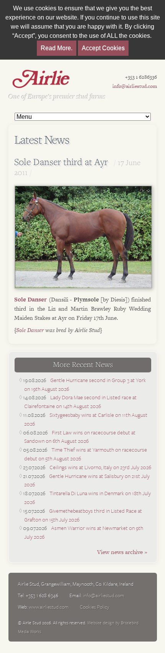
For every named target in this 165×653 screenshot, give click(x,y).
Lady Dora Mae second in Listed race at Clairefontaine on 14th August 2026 (80, 401)
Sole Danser (30, 299)
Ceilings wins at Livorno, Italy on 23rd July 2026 (100, 467)
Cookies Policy (94, 607)
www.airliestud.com (49, 607)
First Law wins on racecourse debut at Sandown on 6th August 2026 (79, 436)
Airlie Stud (41, 78)
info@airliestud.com (134, 86)
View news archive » (122, 552)
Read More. (57, 48)
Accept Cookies (103, 48)
